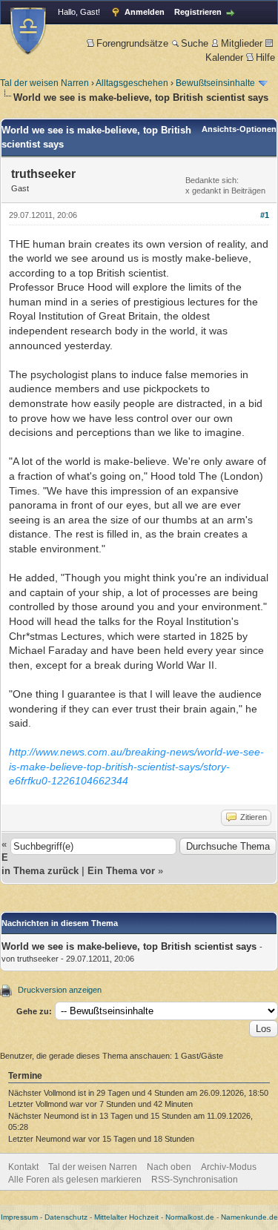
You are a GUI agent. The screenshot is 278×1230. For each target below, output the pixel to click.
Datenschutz (65, 1217)
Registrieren (198, 11)
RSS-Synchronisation (194, 1179)
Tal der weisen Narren (44, 83)
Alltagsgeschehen (132, 83)
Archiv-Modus (229, 1167)
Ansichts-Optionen (239, 129)
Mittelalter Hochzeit (126, 1217)
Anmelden (145, 11)
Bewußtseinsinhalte (215, 83)
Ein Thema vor (121, 870)
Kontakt (23, 1167)
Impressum (19, 1217)
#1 (264, 215)
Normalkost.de (189, 1217)
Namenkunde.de (249, 1217)
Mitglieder (241, 43)
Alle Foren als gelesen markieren (75, 1179)
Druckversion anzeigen (60, 989)
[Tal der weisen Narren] (28, 31)
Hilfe (265, 57)
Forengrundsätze (132, 43)
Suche (194, 43)
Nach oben (169, 1167)
